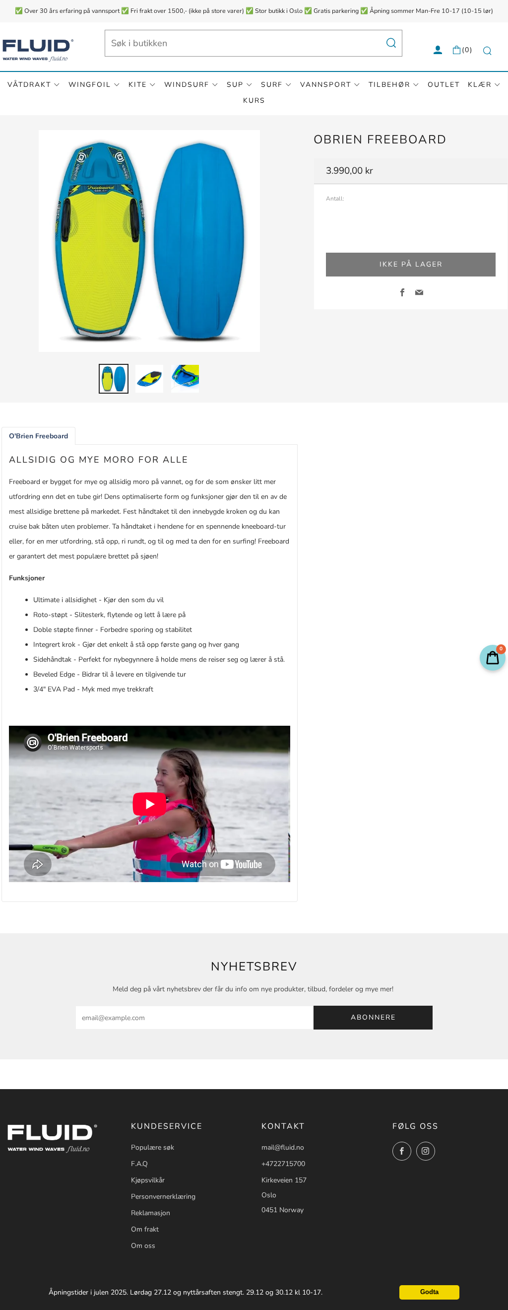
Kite (137, 84)
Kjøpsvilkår (148, 1180)
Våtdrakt (29, 84)
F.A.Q (139, 1164)
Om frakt (145, 1229)
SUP (235, 84)
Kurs (254, 100)
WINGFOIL (89, 84)
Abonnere (373, 1017)
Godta (429, 1292)
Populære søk (152, 1147)
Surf (272, 84)
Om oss (143, 1245)
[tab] (113, 379)
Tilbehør (389, 84)
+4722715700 (283, 1164)
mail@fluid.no (282, 1147)
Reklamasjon (150, 1213)
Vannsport (325, 84)
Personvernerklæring (163, 1196)
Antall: (335, 199)
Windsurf (186, 84)
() (467, 50)
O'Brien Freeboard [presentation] (38, 436)
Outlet (444, 84)
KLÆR (480, 84)
